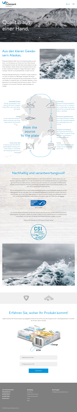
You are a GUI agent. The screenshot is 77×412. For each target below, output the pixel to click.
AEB (28, 400)
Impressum (30, 392)
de (66, 4)
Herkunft (6, 394)
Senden (38, 370)
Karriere (6, 396)
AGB (28, 398)
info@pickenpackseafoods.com (60, 392)
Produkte (6, 392)
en (69, 4)
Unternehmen (8, 390)
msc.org (62, 196)
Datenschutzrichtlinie (32, 394)
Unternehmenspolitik (32, 396)
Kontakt (5, 398)
